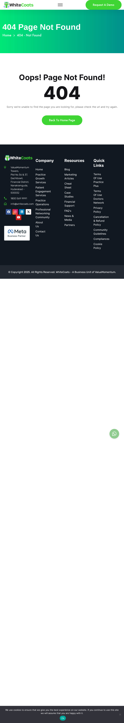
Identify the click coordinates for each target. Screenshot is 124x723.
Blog (67, 169)
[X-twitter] (28, 212)
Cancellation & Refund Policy (101, 220)
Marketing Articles (70, 176)
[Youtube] (18, 217)
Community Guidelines (100, 231)
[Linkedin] (22, 212)
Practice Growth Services (41, 178)
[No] (120, 714)
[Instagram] (15, 212)
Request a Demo (103, 5)
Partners (69, 225)
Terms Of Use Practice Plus (98, 180)
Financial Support (69, 203)
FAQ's (67, 210)
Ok (62, 718)
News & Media (69, 217)
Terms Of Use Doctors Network (98, 196)
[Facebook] (8, 212)
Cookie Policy (97, 246)
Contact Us (40, 233)
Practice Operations (42, 202)
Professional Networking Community (43, 213)
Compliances (101, 238)
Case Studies (68, 194)
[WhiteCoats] (18, 4)
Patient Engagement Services (43, 191)
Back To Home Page (62, 120)
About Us (39, 224)
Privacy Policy (98, 209)
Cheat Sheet (68, 185)
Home (7, 35)
